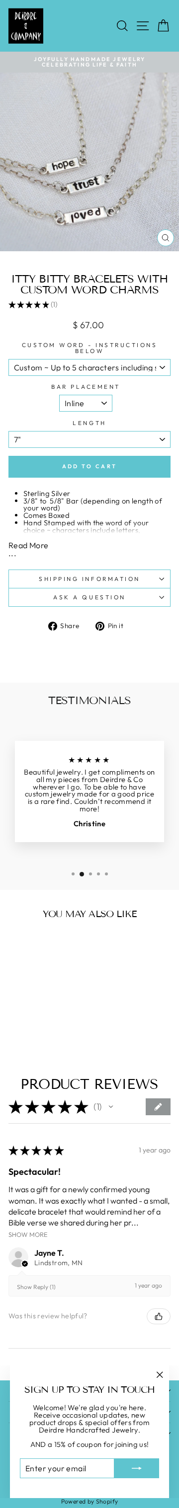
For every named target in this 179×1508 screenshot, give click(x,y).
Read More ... (28, 549)
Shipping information (89, 578)
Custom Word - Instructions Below (90, 348)
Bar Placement (85, 387)
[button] (111, 1107)
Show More (28, 1233)
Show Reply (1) (36, 1287)
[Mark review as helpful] (159, 1316)
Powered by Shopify (89, 1501)
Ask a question (89, 597)
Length (89, 423)
